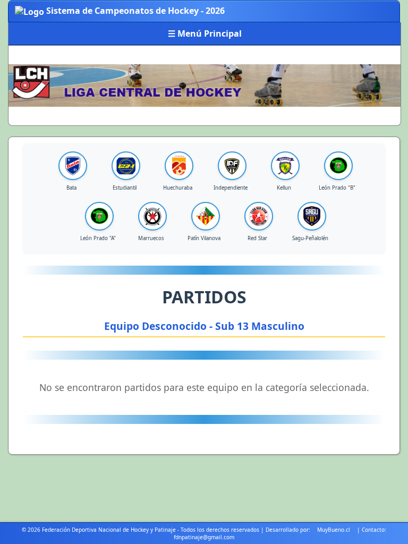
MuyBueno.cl (333, 529)
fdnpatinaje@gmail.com (204, 537)
